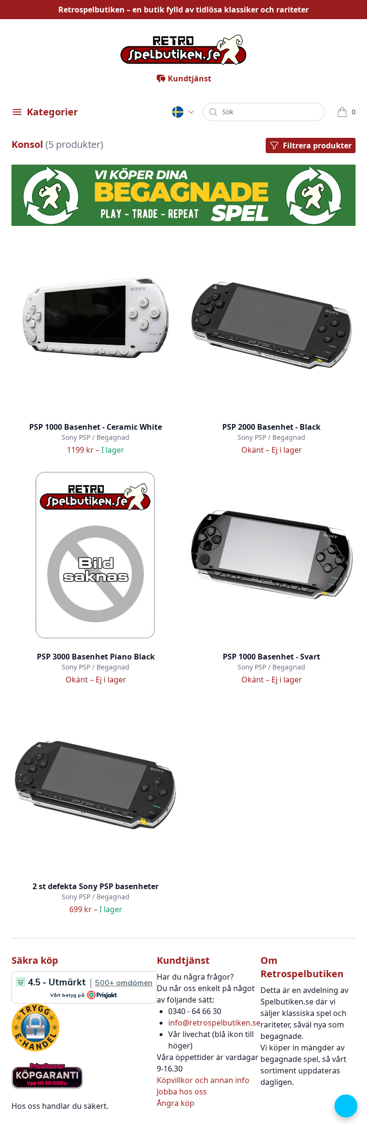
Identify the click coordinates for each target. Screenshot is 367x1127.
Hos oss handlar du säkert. (59, 1106)
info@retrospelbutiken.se (214, 1022)
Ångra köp (175, 1103)
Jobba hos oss (182, 1091)
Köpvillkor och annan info (203, 1080)
